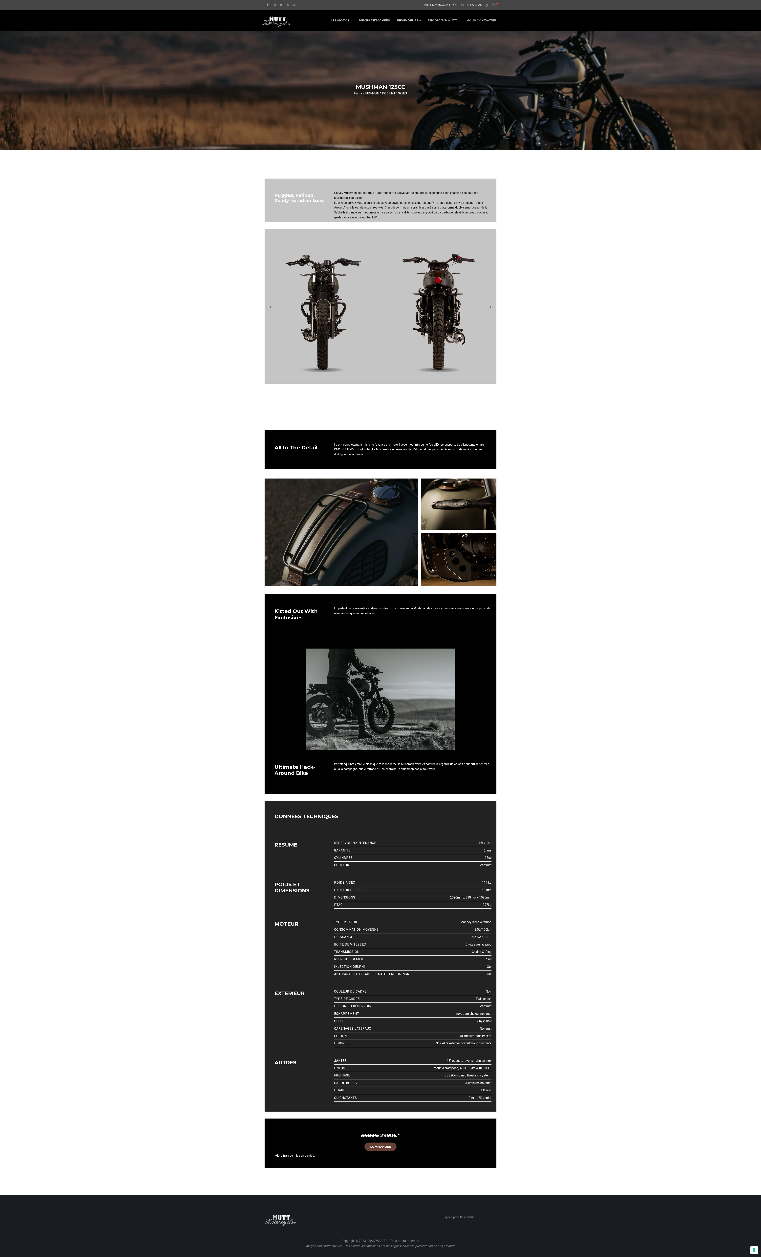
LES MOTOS (340, 20)
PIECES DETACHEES (374, 20)
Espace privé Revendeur (458, 1217)
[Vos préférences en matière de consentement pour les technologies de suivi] (754, 1250)
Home (358, 93)
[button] (494, 5)
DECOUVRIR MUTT (442, 20)
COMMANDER (380, 1146)
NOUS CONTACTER (481, 20)
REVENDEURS (408, 20)
